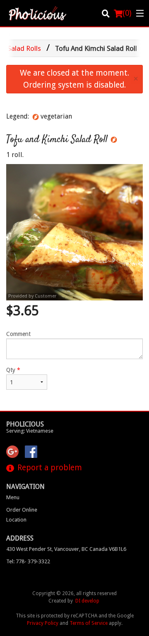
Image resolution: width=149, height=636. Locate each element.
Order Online (21, 510)
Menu (12, 497)
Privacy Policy (42, 623)
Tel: (28, 561)
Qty (13, 370)
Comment (18, 334)
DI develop (87, 601)
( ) (127, 13)
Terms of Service (89, 623)
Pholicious (25, 424)
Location (16, 520)
